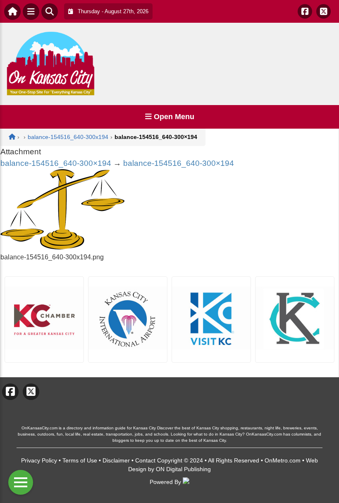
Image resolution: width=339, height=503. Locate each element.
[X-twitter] (323, 11)
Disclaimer (116, 460)
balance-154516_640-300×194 (55, 163)
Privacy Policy (39, 460)
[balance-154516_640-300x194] (62, 247)
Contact (145, 460)
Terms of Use (79, 460)
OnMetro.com (283, 460)
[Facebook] (305, 11)
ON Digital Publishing (183, 469)
